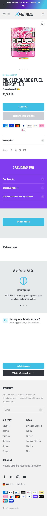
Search (6, 431)
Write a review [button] (23, 221)
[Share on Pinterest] (20, 150)
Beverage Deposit (34, 425)
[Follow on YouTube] (24, 477)
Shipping (6, 441)
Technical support (23, 366)
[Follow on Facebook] (4, 477)
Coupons (7, 425)
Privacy (29, 436)
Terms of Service (33, 441)
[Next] (43, 4)
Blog (28, 451)
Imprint (29, 431)
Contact (6, 451)
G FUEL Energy (10, 75)
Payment (6, 436)
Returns (6, 446)
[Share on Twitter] (15, 150)
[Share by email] (24, 150)
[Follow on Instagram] (17, 477)
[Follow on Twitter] (11, 477)
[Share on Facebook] (11, 150)
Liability (29, 446)
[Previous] (3, 4)
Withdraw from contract (21, 373)
